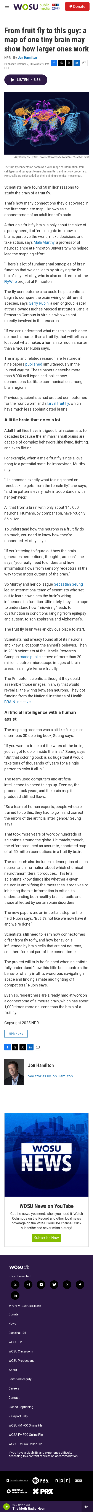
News (12, 1323)
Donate (79, 6)
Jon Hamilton (27, 57)
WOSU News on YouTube (46, 1206)
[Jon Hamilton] (14, 1072)
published (33, 364)
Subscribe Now (46, 1237)
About (13, 1370)
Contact (14, 1397)
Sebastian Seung (68, 584)
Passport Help (18, 1416)
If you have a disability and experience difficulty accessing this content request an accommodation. (43, 1454)
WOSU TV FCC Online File (25, 1444)
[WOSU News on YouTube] (46, 1155)
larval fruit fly (58, 403)
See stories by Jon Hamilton (50, 1076)
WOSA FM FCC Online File (26, 1434)
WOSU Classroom (21, 1351)
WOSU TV (15, 1342)
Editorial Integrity (20, 1379)
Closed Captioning (21, 1407)
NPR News (16, 1033)
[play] (6, 1506)
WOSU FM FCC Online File (26, 1425)
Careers (14, 1388)
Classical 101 (17, 1333)
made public (30, 656)
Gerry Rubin (39, 303)
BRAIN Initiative (17, 701)
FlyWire (10, 281)
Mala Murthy (44, 242)
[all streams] (87, 1506)
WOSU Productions (21, 1360)
